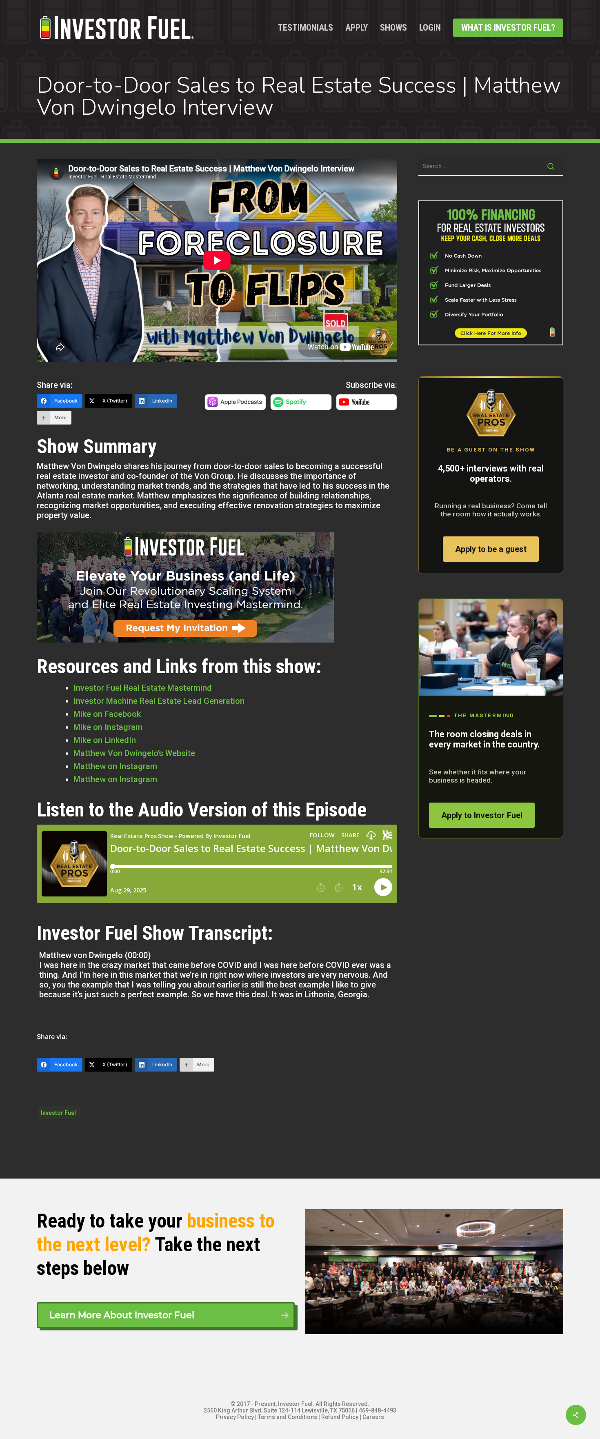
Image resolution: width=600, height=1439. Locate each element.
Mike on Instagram (107, 727)
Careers (373, 1417)
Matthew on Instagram (115, 766)
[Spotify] (301, 407)
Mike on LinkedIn (104, 740)
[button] (166, 1315)
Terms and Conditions (287, 1417)
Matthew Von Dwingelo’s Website (134, 753)
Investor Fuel (58, 1113)
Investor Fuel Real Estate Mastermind (142, 688)
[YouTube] (367, 407)
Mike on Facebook (107, 714)
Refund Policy (339, 1417)
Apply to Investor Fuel (481, 815)
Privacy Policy (235, 1417)
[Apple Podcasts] (235, 407)
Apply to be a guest (491, 549)
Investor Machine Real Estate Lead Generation (158, 701)
